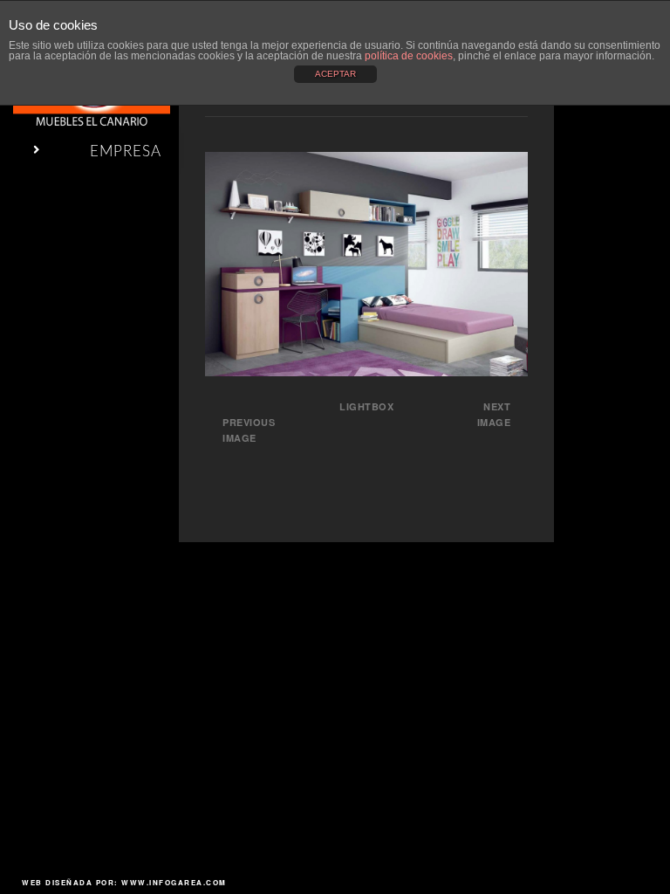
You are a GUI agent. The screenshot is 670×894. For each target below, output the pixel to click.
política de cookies (409, 56)
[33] (366, 370)
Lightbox (366, 406)
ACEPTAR (335, 74)
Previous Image (248, 430)
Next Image (494, 414)
